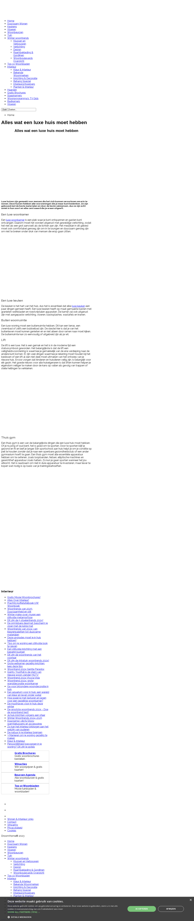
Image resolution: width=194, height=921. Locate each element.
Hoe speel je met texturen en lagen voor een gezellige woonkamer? (26, 699)
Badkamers (13, 101)
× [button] (190, 900)
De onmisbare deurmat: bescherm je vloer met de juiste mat (27, 624)
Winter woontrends (18, 38)
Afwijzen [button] (171, 909)
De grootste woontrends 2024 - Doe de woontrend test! (27, 711)
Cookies (11, 830)
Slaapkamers (14, 95)
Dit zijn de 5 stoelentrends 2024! (25, 620)
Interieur (11, 66)
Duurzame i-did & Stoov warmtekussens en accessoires (24, 722)
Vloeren (11, 29)
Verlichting (19, 46)
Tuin (9, 35)
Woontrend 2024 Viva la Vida (23, 677)
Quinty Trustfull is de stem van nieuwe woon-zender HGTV (24, 673)
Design (17, 49)
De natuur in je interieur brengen (24, 732)
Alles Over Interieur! (18, 600)
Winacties (21, 764)
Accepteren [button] (141, 909)
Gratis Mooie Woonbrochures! (23, 597)
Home (10, 20)
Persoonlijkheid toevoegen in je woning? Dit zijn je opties (24, 745)
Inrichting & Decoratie (25, 78)
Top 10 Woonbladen (18, 63)
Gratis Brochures (16, 92)
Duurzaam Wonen (17, 23)
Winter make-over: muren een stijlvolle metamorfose (23, 616)
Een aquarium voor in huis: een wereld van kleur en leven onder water (28, 693)
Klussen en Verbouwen (19, 42)
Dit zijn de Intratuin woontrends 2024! (28, 660)
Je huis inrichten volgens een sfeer (26, 715)
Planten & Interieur (23, 86)
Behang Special (22, 81)
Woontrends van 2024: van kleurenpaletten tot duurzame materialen (24, 631)
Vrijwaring (12, 824)
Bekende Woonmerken (20, 74)
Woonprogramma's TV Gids (22, 98)
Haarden (12, 89)
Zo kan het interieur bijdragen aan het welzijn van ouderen (27, 728)
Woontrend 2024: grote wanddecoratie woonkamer (22, 682)
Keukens (12, 26)
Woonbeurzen (15, 32)
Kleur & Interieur (22, 69)
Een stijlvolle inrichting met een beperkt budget (24, 650)
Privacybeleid (14, 827)
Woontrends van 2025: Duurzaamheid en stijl (20, 610)
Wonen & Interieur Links (20, 819)
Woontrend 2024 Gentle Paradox (25, 669)
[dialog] (97, 909)
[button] (65, 912)
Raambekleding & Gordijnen (23, 54)
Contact (11, 822)
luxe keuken (78, 306)
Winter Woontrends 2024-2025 (24, 718)
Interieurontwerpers (24, 84)
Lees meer (58, 909)
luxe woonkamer (15, 219)
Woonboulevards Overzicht (23, 59)
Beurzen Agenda (25, 774)
